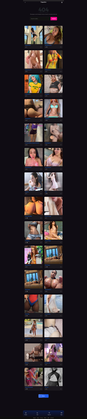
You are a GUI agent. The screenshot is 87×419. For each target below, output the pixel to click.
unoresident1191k (28, 216)
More (43, 396)
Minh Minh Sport (28, 167)
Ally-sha (46, 387)
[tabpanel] (43, 212)
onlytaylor (47, 94)
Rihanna (26, 362)
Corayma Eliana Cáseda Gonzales (32, 143)
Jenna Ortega (48, 240)
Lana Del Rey (47, 314)
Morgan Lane (47, 362)
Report (34, 417)
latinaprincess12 (48, 45)
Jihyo (46, 191)
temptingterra (48, 143)
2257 (48, 417)
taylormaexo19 (28, 69)
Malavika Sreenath (29, 387)
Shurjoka (27, 191)
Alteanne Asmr (28, 265)
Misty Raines (47, 265)
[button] (62, 2)
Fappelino (43, 2)
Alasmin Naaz (28, 45)
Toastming (47, 118)
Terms (38, 417)
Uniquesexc (47, 338)
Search (54, 18)
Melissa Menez (48, 69)
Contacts (52, 417)
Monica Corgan (48, 216)
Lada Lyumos (28, 94)
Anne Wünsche (48, 167)
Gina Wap (27, 314)
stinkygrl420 (27, 118)
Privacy (41, 417)
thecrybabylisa (48, 289)
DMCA (45, 417)
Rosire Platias (28, 338)
